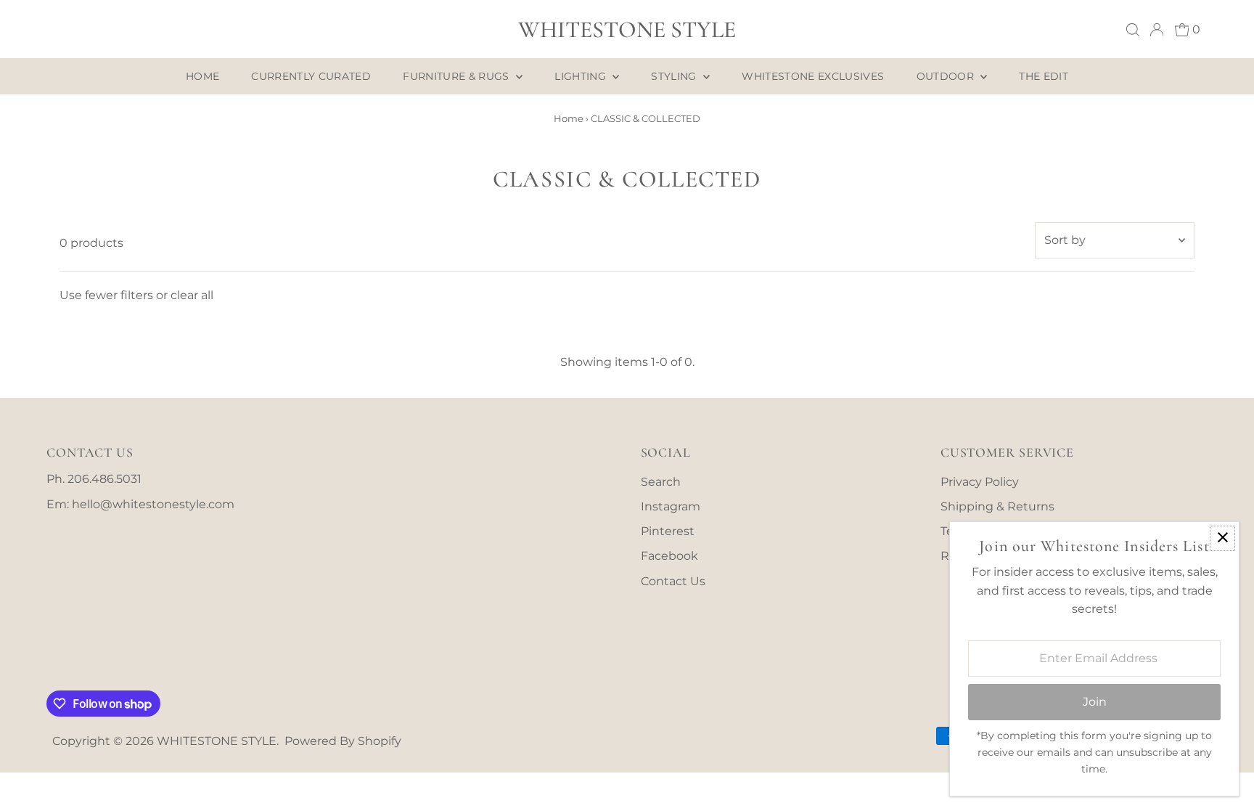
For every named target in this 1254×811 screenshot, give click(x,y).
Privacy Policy (979, 482)
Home (568, 118)
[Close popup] (1222, 538)
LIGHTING (581, 76)
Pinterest (667, 531)
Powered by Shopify (342, 741)
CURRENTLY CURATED (311, 76)
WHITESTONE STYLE (627, 29)
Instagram (670, 506)
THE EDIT (1043, 76)
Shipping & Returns (997, 506)
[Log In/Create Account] (1156, 29)
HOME (202, 76)
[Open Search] (1132, 29)
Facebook (669, 556)
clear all (192, 295)
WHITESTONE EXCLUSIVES (813, 76)
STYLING (675, 76)
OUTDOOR (947, 76)
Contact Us (673, 581)
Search (661, 482)
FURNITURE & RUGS (457, 76)
